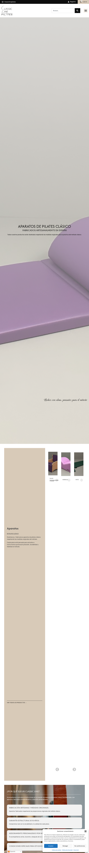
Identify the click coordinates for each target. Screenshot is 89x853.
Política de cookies (56, 850)
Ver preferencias (79, 846)
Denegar (65, 846)
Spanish (12, 851)
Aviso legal (76, 850)
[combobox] (63, 10)
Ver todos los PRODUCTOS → (17, 702)
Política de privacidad (67, 850)
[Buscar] (77, 10)
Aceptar (50, 846)
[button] (85, 831)
